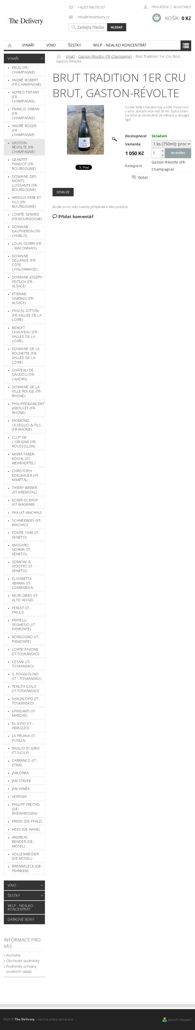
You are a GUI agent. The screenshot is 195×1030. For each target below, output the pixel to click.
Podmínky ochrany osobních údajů (21, 969)
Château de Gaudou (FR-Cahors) (23, 374)
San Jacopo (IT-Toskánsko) (26, 701)
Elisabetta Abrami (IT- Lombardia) (22, 583)
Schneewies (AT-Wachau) (27, 522)
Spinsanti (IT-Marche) (24, 713)
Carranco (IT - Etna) (25, 762)
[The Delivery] (31, 22)
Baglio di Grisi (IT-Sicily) (26, 750)
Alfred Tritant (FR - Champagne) (25, 96)
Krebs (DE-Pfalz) (27, 821)
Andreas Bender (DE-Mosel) (23, 841)
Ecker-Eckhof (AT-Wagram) (25, 502)
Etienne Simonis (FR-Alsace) (23, 298)
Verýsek (19, 796)
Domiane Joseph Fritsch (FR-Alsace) (27, 281)
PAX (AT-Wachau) (27, 512)
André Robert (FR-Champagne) (26, 82)
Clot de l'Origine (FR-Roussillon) (24, 442)
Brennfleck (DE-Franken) (27, 868)
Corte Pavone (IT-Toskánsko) (25, 651)
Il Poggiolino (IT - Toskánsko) (26, 676)
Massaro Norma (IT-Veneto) (21, 549)
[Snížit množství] (162, 155)
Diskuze (63, 192)
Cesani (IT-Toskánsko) (23, 664)
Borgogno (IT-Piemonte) (25, 639)
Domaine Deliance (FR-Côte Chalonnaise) (25, 262)
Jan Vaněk (21, 788)
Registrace (182, 7)
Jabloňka (20, 772)
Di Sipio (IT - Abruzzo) (23, 725)
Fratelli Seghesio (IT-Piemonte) (24, 624)
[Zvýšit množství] (162, 150)
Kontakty (13, 955)
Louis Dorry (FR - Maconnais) (26, 245)
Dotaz (143, 177)
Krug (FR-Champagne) (23, 69)
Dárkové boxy (21, 919)
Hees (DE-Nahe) (26, 829)
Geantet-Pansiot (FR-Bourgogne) (24, 164)
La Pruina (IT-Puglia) (24, 738)
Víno (51, 45)
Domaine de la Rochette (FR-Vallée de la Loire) (25, 355)
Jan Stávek (21, 780)
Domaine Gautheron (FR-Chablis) (26, 231)
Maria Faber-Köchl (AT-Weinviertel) (24, 458)
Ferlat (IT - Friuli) (21, 610)
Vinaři (28, 45)
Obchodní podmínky (22, 960)
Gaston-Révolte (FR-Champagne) (23, 147)
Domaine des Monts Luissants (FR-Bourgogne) (25, 183)
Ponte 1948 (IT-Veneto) (26, 535)
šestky (74, 45)
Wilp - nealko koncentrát (120, 45)
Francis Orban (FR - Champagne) (25, 113)
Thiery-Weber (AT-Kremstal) (24, 490)
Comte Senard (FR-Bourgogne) (27, 216)
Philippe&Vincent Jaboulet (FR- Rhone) (28, 408)
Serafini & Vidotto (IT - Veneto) (23, 566)
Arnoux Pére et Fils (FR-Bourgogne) (26, 202)
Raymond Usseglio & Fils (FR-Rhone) (26, 425)
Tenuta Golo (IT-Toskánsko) (25, 688)
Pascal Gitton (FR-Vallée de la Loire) (26, 315)
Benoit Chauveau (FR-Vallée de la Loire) (25, 334)
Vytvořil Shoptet (179, 1020)
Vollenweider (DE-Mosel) (25, 856)
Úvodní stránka (10, 45)
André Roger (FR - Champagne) (24, 130)
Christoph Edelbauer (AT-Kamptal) (25, 475)
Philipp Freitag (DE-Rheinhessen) (26, 809)
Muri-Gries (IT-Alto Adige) (25, 597)
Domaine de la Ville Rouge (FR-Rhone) (27, 391)
